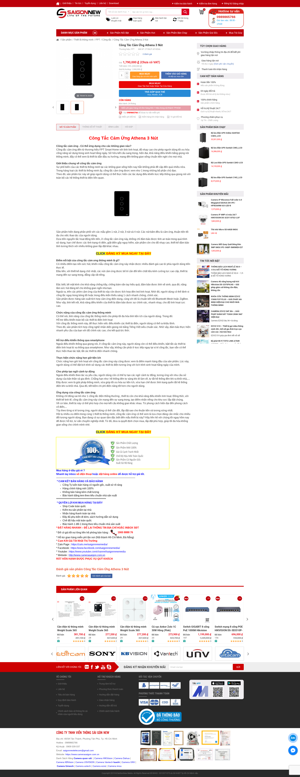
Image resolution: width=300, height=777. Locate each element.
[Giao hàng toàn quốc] (130, 19)
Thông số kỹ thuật (92, 127)
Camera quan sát (83, 758)
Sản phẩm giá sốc (208, 32)
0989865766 (132, 112)
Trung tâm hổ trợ (107, 683)
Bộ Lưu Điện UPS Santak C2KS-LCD (227, 162)
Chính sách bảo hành (109, 711)
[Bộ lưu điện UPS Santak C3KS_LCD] (203, 152)
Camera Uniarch (65, 766)
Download (114, 3)
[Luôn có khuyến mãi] (108, 19)
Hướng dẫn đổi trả (108, 705)
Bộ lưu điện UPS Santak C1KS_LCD (226, 177)
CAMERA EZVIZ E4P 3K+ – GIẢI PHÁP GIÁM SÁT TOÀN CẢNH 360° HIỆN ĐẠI (227, 314)
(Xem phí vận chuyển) (224, 64)
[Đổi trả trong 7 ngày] (175, 19)
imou (119, 766)
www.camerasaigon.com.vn (85, 754)
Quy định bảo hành (67, 700)
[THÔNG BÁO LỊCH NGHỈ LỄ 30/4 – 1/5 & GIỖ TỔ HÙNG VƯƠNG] (203, 271)
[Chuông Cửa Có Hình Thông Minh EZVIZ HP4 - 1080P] (203, 254)
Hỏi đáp (129, 127)
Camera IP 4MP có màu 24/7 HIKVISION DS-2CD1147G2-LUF (225, 206)
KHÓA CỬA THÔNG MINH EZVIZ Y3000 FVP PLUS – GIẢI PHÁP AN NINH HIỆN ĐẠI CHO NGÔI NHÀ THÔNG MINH (226, 300)
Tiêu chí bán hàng (66, 694)
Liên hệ (102, 3)
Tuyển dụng (90, 3)
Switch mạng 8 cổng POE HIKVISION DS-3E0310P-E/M (229, 628)
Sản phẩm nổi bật (119, 32)
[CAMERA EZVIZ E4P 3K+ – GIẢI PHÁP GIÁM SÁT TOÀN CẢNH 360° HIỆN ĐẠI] (203, 316)
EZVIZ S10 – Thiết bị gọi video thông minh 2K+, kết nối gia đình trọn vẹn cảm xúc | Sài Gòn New (227, 329)
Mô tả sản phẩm (68, 127)
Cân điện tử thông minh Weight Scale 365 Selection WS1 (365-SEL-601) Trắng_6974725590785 (70, 628)
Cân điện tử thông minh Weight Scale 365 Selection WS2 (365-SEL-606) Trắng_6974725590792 (133, 628)
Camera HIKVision (103, 758)
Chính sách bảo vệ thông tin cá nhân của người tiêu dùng (73, 712)
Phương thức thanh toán (111, 689)
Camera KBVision (65, 762)
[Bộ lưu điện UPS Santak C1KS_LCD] (203, 182)
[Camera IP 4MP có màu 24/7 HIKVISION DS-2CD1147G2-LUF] (203, 210)
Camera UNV (128, 762)
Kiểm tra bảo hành (183, 3)
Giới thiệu (67, 3)
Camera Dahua (122, 758)
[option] (84, 71)
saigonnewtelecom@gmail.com (78, 750)
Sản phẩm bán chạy (176, 32)
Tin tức (78, 3)
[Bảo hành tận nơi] (152, 19)
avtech (87, 766)
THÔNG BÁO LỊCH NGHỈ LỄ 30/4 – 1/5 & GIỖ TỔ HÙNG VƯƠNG (226, 268)
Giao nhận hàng (107, 700)
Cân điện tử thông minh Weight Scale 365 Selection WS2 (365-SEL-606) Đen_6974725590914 (102, 628)
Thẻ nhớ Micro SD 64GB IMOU (224, 220)
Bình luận (113, 127)
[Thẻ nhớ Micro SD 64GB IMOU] (203, 225)
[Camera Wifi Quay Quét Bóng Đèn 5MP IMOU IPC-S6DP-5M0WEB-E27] (203, 240)
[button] (144, 75)
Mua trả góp (235, 32)
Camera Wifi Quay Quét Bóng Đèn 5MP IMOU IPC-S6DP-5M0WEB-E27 (227, 236)
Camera (80, 766)
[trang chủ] (57, 39)
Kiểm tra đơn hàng (208, 3)
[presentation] (52, 619)
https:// (68, 754)
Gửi (238, 667)
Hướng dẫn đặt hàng (109, 694)
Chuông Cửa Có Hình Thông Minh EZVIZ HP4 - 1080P (226, 251)
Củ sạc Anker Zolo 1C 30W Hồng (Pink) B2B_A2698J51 (164, 628)
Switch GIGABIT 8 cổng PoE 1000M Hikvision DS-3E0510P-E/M (196, 628)
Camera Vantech (104, 762)
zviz (104, 766)
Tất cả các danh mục (117, 12)
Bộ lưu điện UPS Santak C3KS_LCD (226, 148)
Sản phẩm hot (147, 32)
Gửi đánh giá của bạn (101, 576)
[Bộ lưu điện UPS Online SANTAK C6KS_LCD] (203, 138)
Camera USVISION (84, 762)
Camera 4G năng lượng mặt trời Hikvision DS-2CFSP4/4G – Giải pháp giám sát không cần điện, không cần (225, 285)
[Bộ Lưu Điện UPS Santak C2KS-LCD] (203, 167)
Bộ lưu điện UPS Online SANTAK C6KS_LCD (225, 134)
